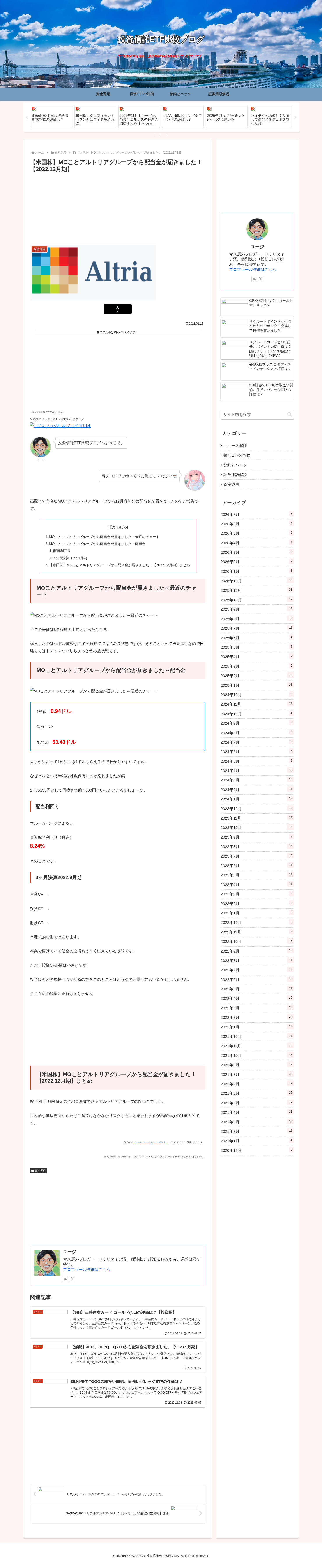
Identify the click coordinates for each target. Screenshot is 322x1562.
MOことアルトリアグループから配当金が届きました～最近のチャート (104, 537)
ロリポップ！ (160, 1142)
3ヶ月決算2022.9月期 (70, 558)
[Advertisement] (117, 207)
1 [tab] (154, 135)
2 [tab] (161, 135)
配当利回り (62, 551)
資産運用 (40, 1170)
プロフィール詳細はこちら (86, 1269)
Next (295, 117)
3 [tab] (167, 135)
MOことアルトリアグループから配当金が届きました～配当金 (97, 544)
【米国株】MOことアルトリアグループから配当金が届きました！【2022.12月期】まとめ (119, 565)
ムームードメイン (143, 1142)
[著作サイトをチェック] (65, 1279)
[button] (290, 414)
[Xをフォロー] (72, 1279)
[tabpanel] (51, 116)
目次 (111, 527)
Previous (27, 117)
